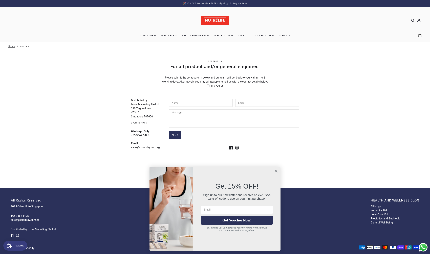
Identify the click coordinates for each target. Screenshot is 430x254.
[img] (413, 20)
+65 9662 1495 (140, 135)
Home (11, 46)
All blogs (376, 206)
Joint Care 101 (379, 214)
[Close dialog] (276, 171)
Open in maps (139, 123)
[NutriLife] (215, 20)
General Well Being (382, 222)
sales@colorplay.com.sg (145, 147)
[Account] (419, 20)
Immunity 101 (379, 210)
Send (175, 135)
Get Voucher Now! (236, 220)
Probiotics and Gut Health (386, 218)
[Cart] (420, 35)
